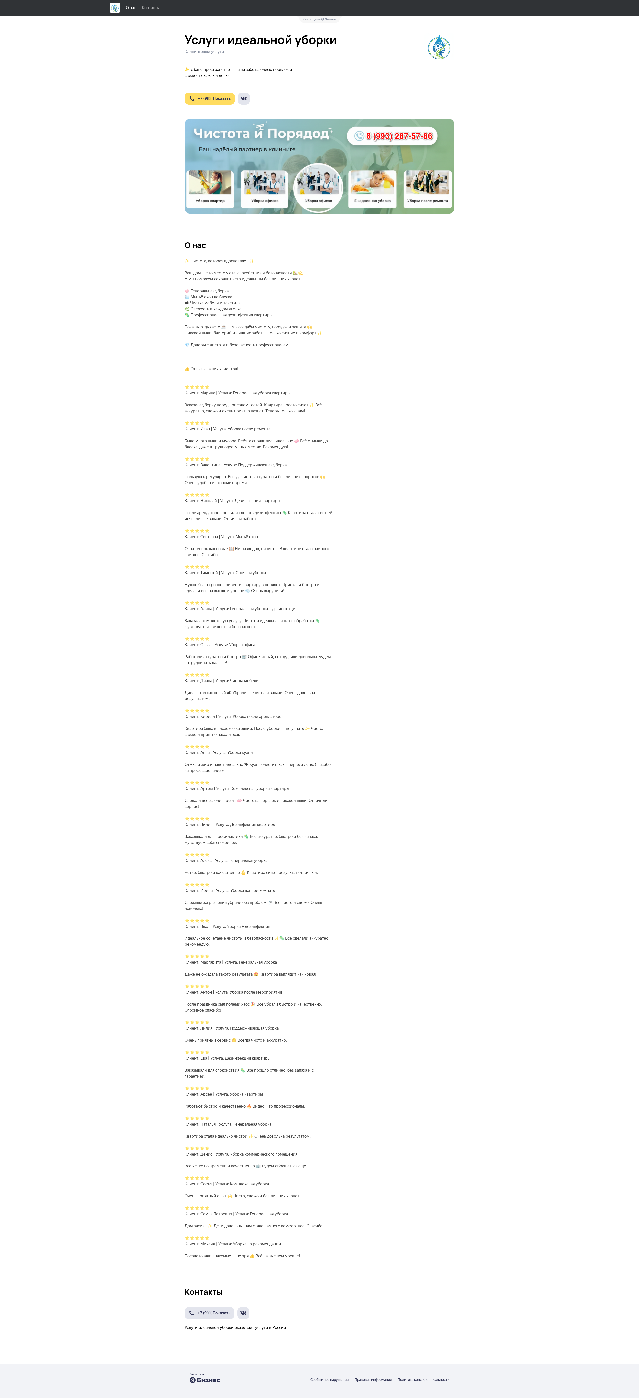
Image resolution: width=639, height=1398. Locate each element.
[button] (210, 99)
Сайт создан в (312, 19)
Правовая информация (373, 1380)
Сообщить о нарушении (329, 1380)
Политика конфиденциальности (423, 1380)
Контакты (151, 7)
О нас (131, 7)
